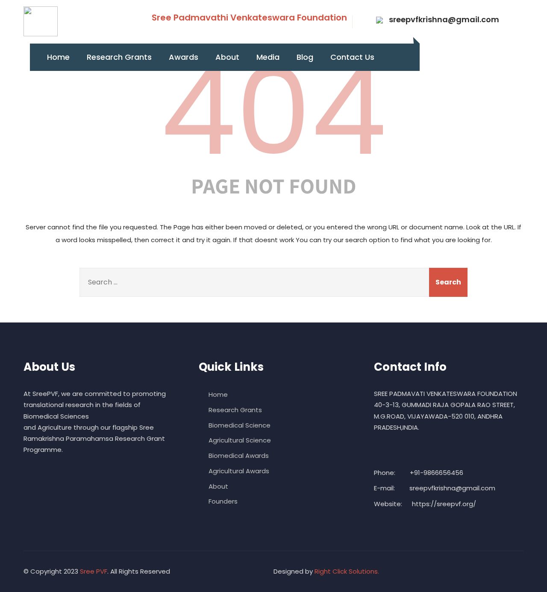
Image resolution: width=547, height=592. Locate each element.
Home (58, 57)
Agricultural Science (240, 440)
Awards (183, 57)
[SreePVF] (41, 21)
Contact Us (352, 57)
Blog (305, 57)
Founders (223, 501)
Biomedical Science (240, 425)
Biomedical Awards (239, 455)
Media (267, 57)
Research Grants (119, 57)
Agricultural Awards (239, 470)
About (227, 57)
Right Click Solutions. (347, 571)
